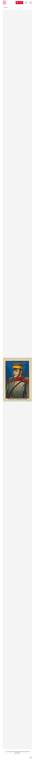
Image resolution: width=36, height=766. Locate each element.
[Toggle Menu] (30, 2)
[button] (30, 757)
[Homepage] (4, 2)
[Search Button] (26, 2)
